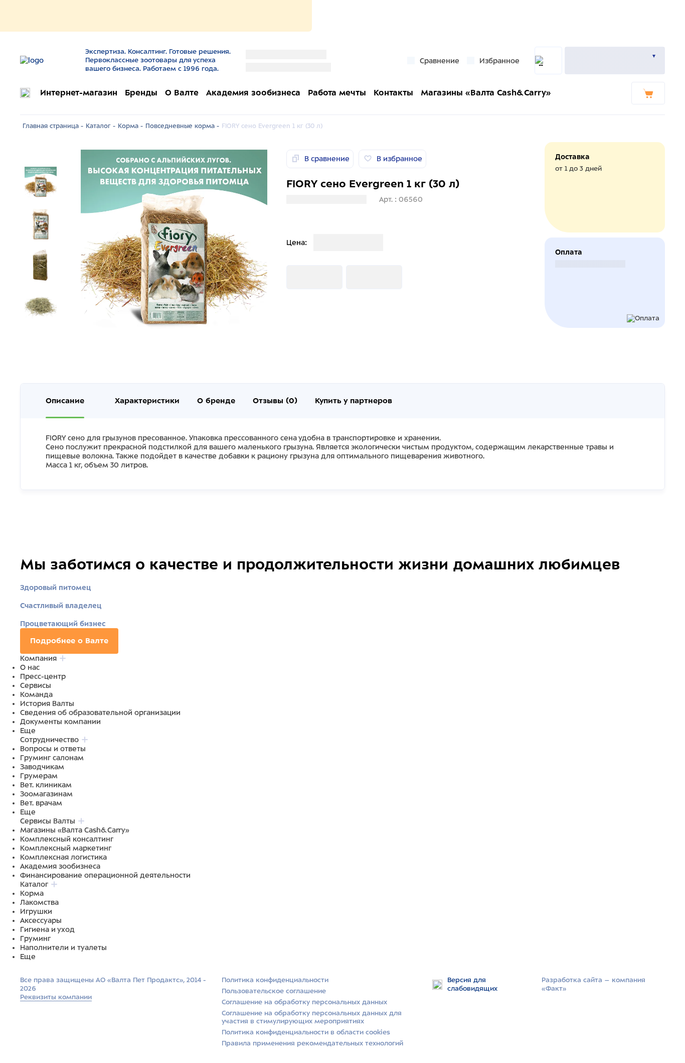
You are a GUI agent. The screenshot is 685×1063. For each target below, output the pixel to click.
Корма (32, 893)
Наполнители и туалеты (63, 947)
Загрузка (302, 277)
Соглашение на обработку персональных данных (304, 1002)
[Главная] (49, 60)
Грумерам (39, 776)
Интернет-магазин (78, 92)
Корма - (130, 126)
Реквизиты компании (56, 997)
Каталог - (100, 126)
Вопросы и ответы (53, 749)
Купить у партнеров (353, 401)
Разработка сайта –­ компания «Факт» (593, 984)
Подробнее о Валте (69, 641)
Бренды (141, 92)
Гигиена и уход (47, 929)
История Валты (47, 703)
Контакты (393, 92)
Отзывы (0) (275, 401)
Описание (65, 401)
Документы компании (60, 722)
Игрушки (36, 911)
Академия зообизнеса (253, 92)
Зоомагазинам (46, 794)
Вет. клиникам (46, 785)
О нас (30, 667)
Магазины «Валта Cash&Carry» (486, 92)
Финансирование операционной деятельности (105, 875)
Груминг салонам (52, 758)
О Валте (182, 92)
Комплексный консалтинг (66, 839)
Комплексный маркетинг (65, 848)
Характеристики (147, 401)
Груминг (35, 938)
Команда (36, 694)
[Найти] (548, 60)
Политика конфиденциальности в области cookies (306, 1032)
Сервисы (35, 685)
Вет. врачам (41, 803)
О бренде (216, 401)
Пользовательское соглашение (274, 991)
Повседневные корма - (182, 126)
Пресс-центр (43, 676)
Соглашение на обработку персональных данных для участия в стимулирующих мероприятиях (312, 1017)
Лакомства (39, 902)
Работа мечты (337, 92)
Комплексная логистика (63, 857)
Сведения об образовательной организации (100, 712)
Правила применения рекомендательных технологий (312, 1043)
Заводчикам (42, 767)
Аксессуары (41, 920)
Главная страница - (53, 126)
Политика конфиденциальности (275, 980)
